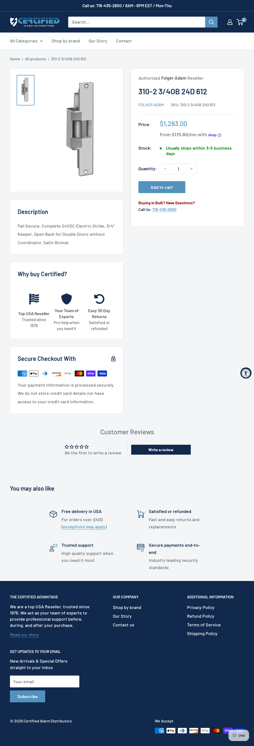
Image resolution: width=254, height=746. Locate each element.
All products (35, 58)
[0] (240, 22)
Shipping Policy (202, 633)
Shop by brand (66, 40)
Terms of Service (204, 624)
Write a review (161, 449)
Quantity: (147, 168)
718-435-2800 (164, 209)
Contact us (123, 624)
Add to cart (162, 187)
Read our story (24, 634)
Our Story (98, 40)
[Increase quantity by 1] (191, 169)
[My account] (229, 22)
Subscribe (27, 696)
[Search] (211, 22)
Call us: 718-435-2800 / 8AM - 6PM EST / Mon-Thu (127, 5)
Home (15, 58)
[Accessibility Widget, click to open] (246, 373)
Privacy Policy (201, 607)
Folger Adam (151, 104)
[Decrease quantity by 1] (165, 169)
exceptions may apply (84, 526)
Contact (124, 40)
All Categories (23, 40)
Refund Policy (200, 616)
